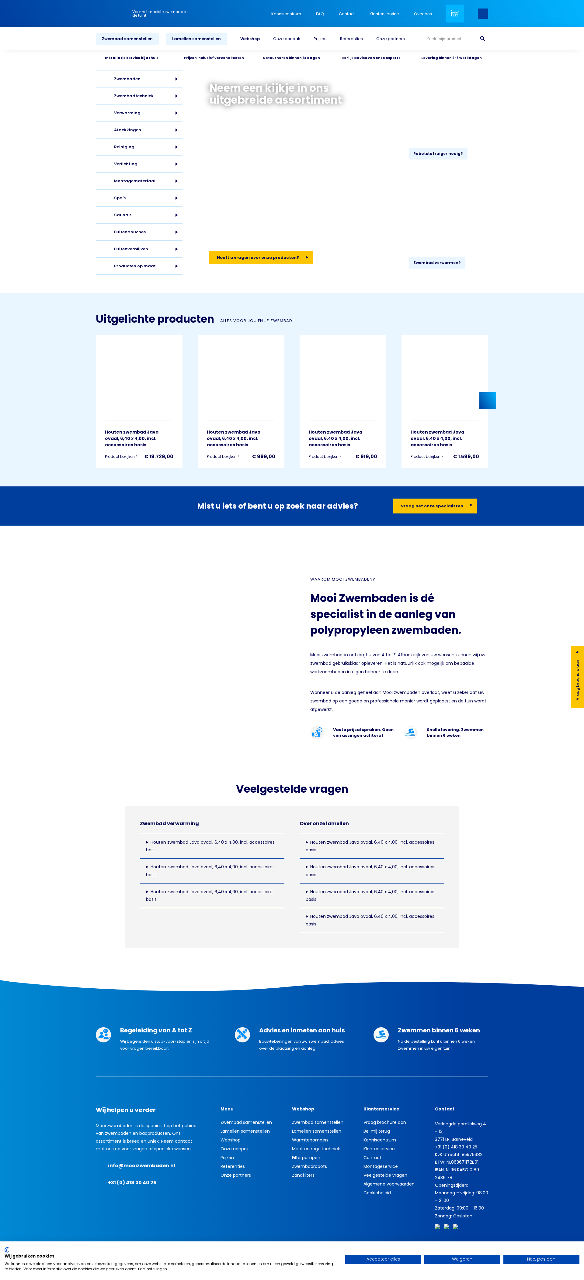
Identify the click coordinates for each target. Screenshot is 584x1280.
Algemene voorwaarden (389, 1184)
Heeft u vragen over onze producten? (258, 257)
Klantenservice (384, 14)
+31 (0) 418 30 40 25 (132, 1182)
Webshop (250, 39)
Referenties (351, 39)
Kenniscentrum (286, 14)
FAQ (320, 14)
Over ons (423, 14)
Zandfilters (303, 1175)
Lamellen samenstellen (196, 39)
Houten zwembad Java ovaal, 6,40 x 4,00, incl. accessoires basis (210, 846)
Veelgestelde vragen (385, 1175)
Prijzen (320, 39)
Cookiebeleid (377, 1193)
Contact (347, 14)
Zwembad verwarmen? (437, 262)
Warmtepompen (310, 1140)
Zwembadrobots (309, 1166)
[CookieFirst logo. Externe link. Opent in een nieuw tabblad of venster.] (7, 1250)
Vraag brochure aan (577, 680)
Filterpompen (306, 1157)
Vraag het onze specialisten (432, 506)
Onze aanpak (286, 39)
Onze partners (390, 39)
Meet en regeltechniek (316, 1149)
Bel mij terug (376, 1131)
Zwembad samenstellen (127, 39)
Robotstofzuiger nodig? (438, 153)
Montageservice (380, 1166)
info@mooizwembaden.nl (141, 1165)
